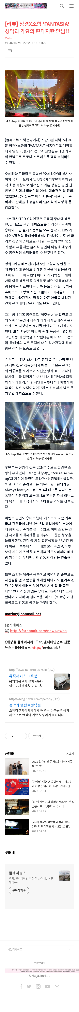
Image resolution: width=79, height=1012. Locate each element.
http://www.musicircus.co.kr (28, 670)
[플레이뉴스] (26, 6)
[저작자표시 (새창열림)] (46, 736)
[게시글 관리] (22, 736)
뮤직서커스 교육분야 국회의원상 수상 (27, 676)
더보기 (70, 753)
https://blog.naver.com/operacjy (30, 699)
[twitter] (29, 986)
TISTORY (39, 963)
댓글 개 (10, 852)
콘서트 (8, 38)
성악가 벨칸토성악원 (25, 705)
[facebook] (21, 986)
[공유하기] (17, 736)
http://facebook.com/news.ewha (38, 630)
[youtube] (47, 986)
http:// (37, 647)
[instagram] (38, 986)
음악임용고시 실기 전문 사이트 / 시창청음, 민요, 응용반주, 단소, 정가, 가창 (27, 683)
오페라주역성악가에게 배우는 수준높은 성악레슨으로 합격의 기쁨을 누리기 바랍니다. (39, 712)
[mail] (57, 986)
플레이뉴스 (17, 873)
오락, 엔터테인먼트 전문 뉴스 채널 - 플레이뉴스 (31, 880)
